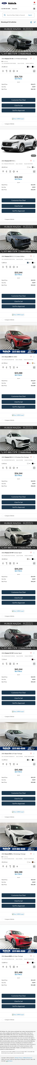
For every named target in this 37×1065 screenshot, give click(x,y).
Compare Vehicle (9, 124)
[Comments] (34, 71)
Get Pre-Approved (18, 110)
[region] (18, 86)
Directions (14, 8)
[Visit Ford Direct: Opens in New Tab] (9, 1061)
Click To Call (18, 105)
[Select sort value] (34, 22)
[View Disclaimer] (17, 71)
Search (30, 15)
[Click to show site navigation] (34, 9)
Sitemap (16, 1057)
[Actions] (33, 58)
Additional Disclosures (27, 1057)
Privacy (20, 1057)
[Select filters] (31, 22)
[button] (5, 8)
